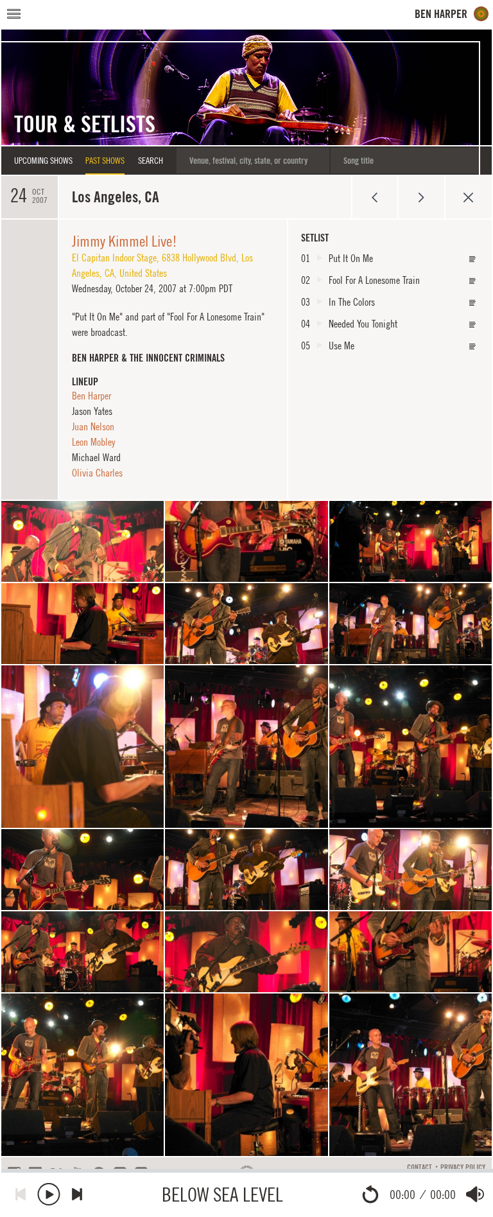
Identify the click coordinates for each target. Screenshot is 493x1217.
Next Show (421, 197)
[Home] (452, 13)
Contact (419, 1167)
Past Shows (105, 160)
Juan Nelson (93, 426)
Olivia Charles (97, 472)
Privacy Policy (462, 1167)
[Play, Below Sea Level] (48, 1194)
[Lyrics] (472, 259)
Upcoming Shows (43, 160)
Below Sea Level (222, 1194)
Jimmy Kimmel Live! (124, 241)
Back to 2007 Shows (468, 197)
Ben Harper (91, 395)
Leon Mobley (93, 442)
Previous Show (374, 197)
